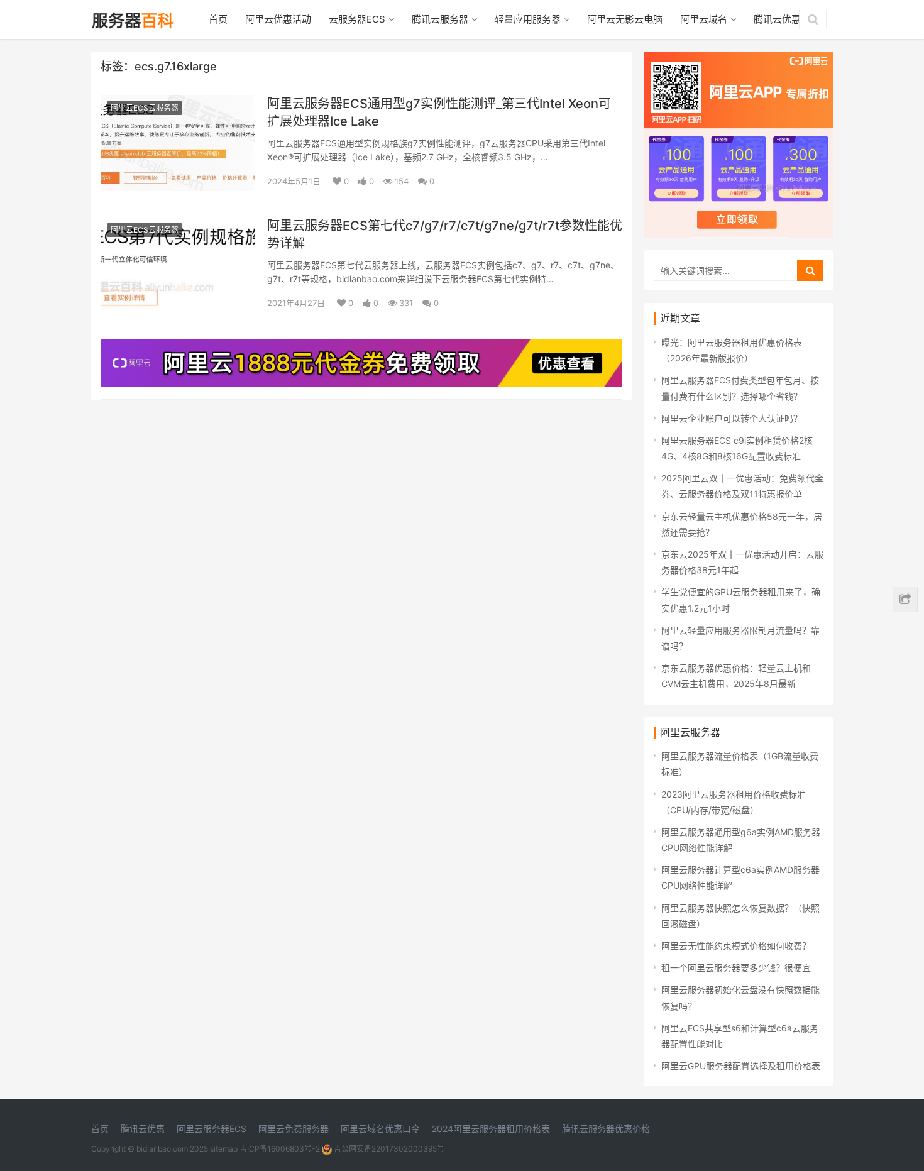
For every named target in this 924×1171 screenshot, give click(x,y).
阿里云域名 (703, 19)
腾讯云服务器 (440, 19)
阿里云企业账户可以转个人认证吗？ (731, 418)
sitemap (224, 1148)
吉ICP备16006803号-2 (279, 1148)
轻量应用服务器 (528, 19)
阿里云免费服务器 (293, 1128)
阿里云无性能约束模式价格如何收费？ (736, 945)
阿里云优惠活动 (278, 19)
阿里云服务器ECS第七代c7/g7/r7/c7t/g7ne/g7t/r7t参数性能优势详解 (444, 234)
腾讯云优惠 (777, 19)
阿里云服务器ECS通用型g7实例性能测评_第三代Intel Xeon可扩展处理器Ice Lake (439, 112)
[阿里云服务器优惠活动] (361, 346)
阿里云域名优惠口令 (380, 1128)
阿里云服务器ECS (211, 1128)
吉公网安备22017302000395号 (388, 1148)
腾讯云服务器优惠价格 (606, 1128)
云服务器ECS (357, 19)
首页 (218, 19)
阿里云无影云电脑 (625, 19)
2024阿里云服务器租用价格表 (491, 1128)
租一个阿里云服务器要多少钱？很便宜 (736, 967)
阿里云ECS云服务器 (145, 108)
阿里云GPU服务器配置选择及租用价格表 (740, 1065)
